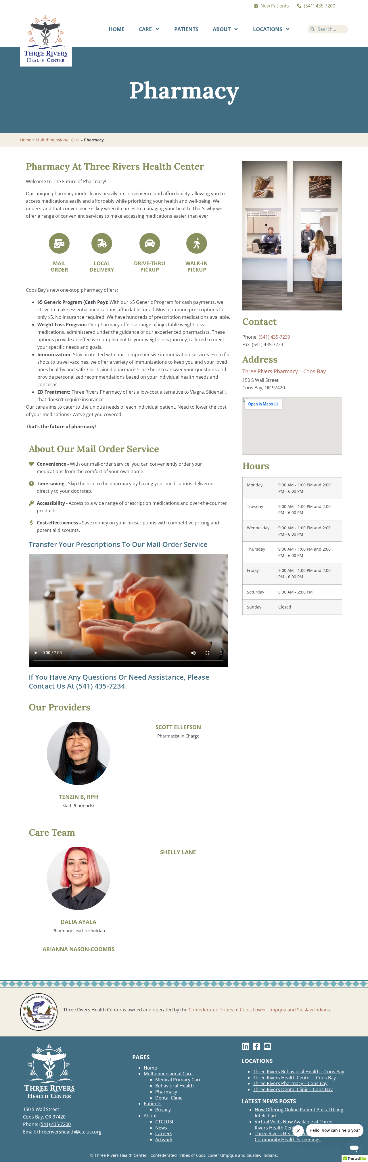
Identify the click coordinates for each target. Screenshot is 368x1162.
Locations (267, 29)
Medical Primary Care (178, 1079)
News (161, 1128)
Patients (186, 29)
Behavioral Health (174, 1086)
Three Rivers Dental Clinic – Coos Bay (293, 1089)
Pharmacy (166, 1092)
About (222, 29)
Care (145, 29)
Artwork (163, 1139)
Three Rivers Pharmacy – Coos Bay (284, 371)
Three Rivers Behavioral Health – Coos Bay (298, 1071)
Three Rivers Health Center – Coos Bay (294, 1077)
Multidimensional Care (58, 140)
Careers (163, 1133)
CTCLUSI (164, 1122)
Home (116, 29)
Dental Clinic (168, 1098)
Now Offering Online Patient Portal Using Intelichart (299, 1112)
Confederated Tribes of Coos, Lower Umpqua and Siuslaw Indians (259, 1009)
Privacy (163, 1109)
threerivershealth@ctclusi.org (69, 1132)
